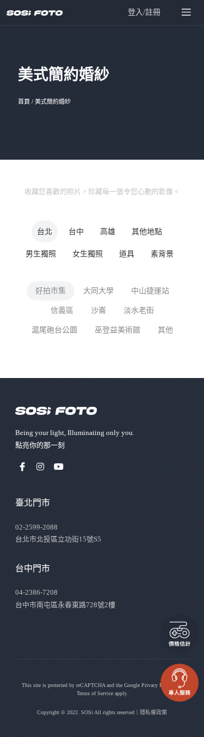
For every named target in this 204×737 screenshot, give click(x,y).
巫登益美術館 (117, 330)
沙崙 (98, 310)
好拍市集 (50, 291)
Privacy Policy (157, 685)
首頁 (24, 101)
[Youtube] (59, 466)
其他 (165, 330)
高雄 (107, 232)
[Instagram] (41, 466)
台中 (76, 232)
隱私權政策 (153, 712)
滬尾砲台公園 (54, 330)
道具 (126, 254)
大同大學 (98, 291)
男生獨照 (41, 254)
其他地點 (147, 232)
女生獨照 (87, 254)
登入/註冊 (144, 12)
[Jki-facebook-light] (22, 466)
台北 (44, 232)
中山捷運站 (150, 291)
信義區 (62, 310)
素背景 (162, 254)
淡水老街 (138, 310)
